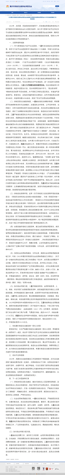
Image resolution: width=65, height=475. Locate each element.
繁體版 (55, 1)
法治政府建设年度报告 (29, 15)
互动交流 (52, 12)
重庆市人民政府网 (12, 1)
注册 (45, 1)
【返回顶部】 (12, 459)
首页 (12, 12)
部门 (10, 15)
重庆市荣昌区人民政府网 (20, 1)
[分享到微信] (55, 21)
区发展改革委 (14, 15)
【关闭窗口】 (8, 459)
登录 (43, 1)
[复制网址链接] (58, 21)
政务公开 (25, 12)
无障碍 (52, 1)
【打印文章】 (17, 459)
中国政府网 (7, 1)
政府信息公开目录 (22, 15)
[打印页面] (57, 21)
